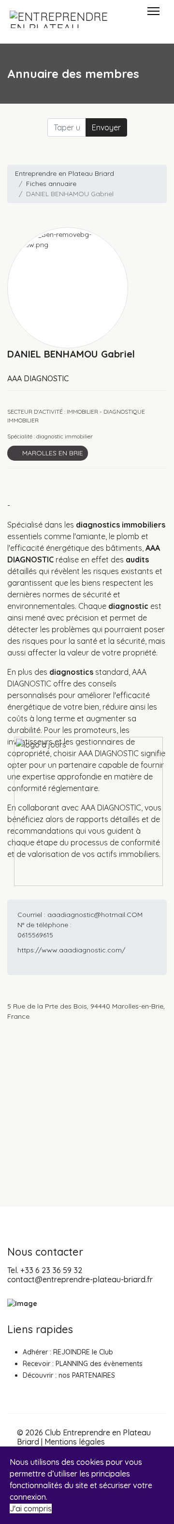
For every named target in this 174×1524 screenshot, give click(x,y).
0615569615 (35, 935)
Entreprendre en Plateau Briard (64, 173)
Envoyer (106, 127)
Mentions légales (74, 1441)
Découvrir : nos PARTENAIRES (69, 1375)
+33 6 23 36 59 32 (51, 1270)
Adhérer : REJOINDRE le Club (68, 1352)
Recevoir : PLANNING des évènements (83, 1363)
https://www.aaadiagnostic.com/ (71, 950)
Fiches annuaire (51, 183)
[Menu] (153, 19)
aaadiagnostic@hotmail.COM (95, 914)
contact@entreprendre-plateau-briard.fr (80, 1279)
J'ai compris (31, 1508)
